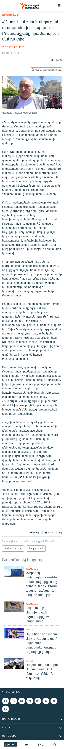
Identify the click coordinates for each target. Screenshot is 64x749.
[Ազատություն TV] (26, 744)
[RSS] (45, 701)
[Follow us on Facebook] (5, 701)
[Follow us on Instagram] (37, 701)
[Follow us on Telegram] (29, 701)
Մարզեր (30, 660)
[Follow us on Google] (5, 709)
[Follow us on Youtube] (21, 701)
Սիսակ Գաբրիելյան (13, 46)
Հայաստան (32, 568)
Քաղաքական (11, 15)
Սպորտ (29, 630)
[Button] (56, 60)
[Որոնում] (55, 744)
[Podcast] (53, 701)
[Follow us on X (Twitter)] (13, 701)
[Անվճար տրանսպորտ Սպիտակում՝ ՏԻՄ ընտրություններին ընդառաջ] (14, 663)
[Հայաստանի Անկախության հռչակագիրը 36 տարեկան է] (14, 606)
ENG (41, 744)
